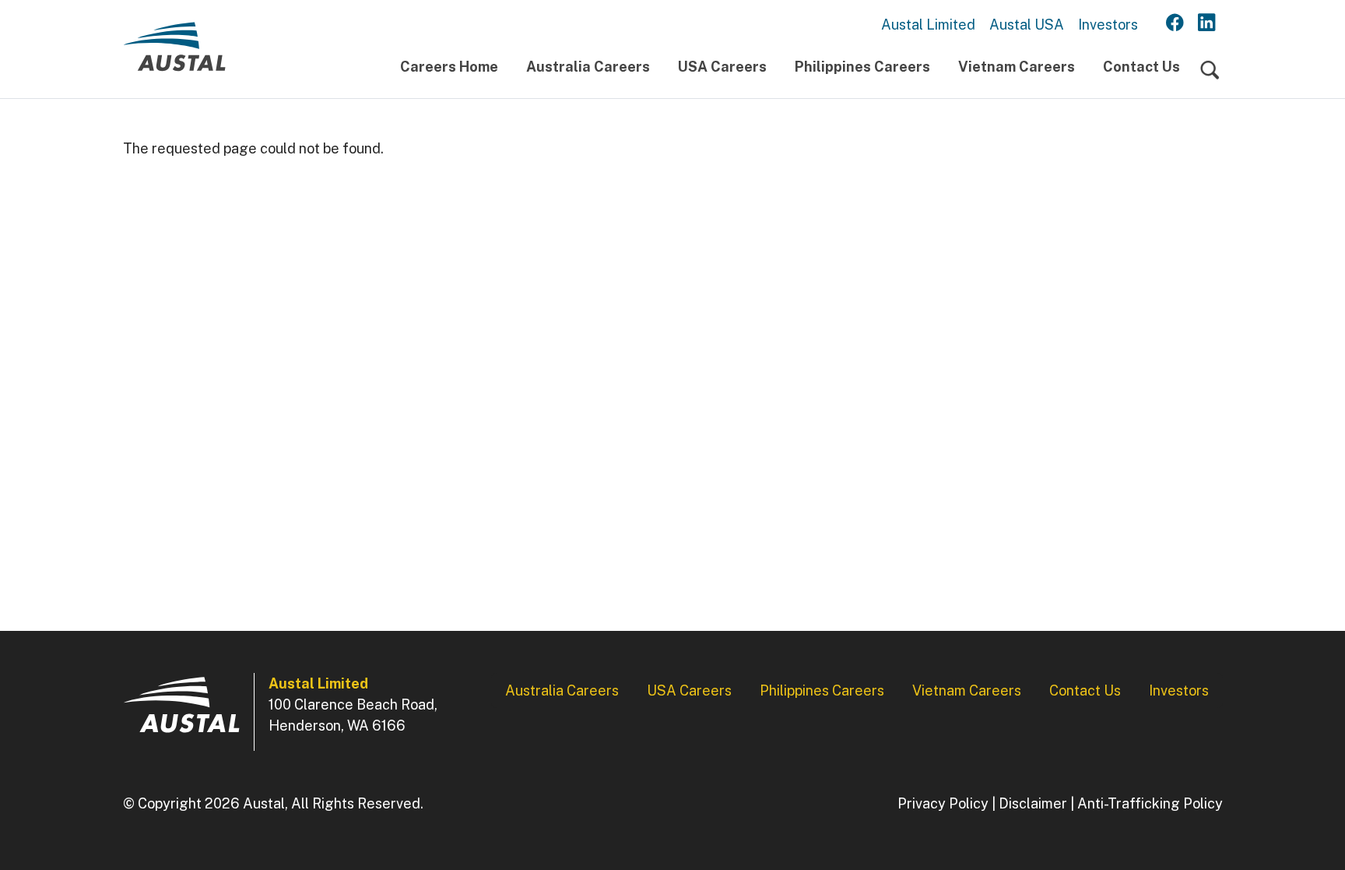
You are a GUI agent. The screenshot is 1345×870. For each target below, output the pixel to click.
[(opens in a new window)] (1175, 23)
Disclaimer (1033, 803)
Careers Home (449, 66)
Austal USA (1026, 24)
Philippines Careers (862, 66)
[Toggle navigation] (1210, 70)
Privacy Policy (943, 803)
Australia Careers (588, 66)
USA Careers (722, 66)
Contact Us (1141, 66)
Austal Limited (928, 24)
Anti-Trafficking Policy (1150, 803)
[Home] (174, 53)
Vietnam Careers (1016, 66)
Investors (1108, 24)
